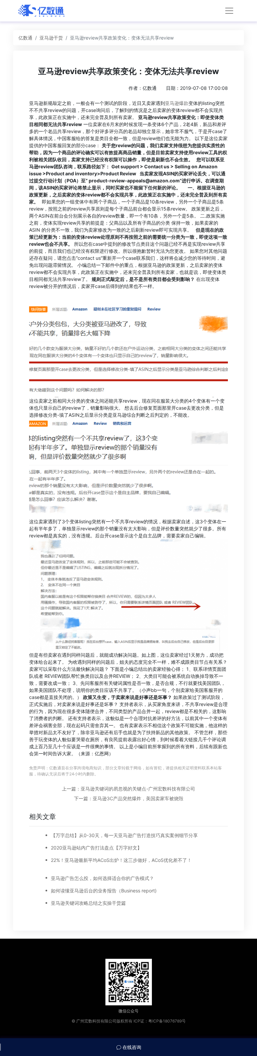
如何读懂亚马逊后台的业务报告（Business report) (104, 890)
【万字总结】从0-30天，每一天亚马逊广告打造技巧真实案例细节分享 (124, 835)
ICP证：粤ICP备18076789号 (160, 1020)
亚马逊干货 (51, 38)
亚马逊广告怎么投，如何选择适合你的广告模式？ (102, 878)
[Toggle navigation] (229, 10)
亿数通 (25, 38)
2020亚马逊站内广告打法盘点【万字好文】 (96, 847)
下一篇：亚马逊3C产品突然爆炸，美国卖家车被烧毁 (128, 798)
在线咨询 (131, 1047)
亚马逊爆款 (176, 103)
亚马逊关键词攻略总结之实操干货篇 (88, 903)
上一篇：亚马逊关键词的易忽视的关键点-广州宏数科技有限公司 (128, 788)
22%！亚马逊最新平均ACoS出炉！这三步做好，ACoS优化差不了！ (121, 860)
